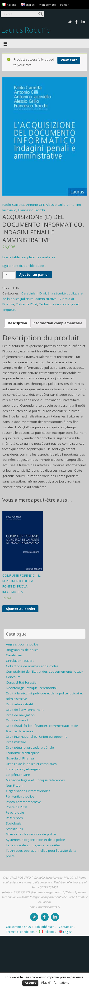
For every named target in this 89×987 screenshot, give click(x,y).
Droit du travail (17, 720)
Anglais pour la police (22, 644)
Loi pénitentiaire (18, 774)
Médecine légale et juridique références (35, 780)
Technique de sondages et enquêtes (33, 845)
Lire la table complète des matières (28, 257)
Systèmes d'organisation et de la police (35, 840)
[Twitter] (70, 21)
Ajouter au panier (34, 274)
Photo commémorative (23, 802)
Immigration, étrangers (23, 769)
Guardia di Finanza (20, 758)
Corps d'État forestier (22, 682)
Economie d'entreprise (23, 753)
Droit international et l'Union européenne (36, 736)
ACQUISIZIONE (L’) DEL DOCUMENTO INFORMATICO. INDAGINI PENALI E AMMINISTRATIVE (43, 228)
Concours (13, 677)
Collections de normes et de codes (32, 666)
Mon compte (47, 4)
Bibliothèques (44, 927)
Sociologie (14, 823)
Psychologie (15, 812)
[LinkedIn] (83, 21)
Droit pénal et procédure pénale (30, 747)
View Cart (69, 60)
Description (17, 323)
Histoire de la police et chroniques (31, 764)
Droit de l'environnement (24, 709)
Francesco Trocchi (31, 210)
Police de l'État (26, 304)
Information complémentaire (57, 323)
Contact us (66, 927)
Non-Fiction (14, 785)
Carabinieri (29, 293)
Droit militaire (16, 742)
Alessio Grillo (56, 204)
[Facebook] (76, 21)
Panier (64, 4)
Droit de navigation (20, 715)
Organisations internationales (28, 791)
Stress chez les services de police (31, 834)
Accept (30, 982)
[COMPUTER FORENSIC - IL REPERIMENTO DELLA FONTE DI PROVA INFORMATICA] (22, 541)
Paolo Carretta (13, 204)
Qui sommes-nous (18, 927)
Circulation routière (20, 660)
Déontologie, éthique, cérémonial (31, 688)
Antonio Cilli (35, 204)
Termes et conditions (20, 932)
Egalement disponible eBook (24, 265)
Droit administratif (19, 704)
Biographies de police (22, 650)
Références (14, 818)
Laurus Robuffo (26, 30)
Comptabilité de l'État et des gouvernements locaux (44, 671)
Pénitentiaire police (20, 796)
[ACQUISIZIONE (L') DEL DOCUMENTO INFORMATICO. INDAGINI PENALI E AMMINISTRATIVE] (44, 136)
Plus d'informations (55, 982)
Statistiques (14, 829)
